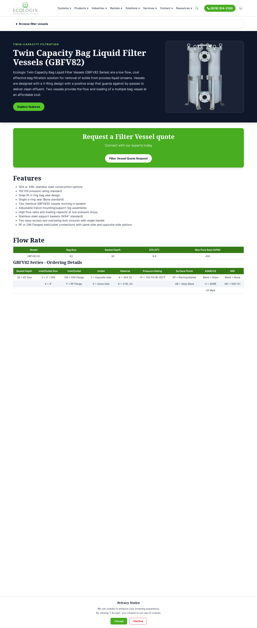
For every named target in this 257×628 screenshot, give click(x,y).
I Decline (138, 621)
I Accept (119, 621)
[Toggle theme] (241, 8)
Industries (99, 8)
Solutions (133, 8)
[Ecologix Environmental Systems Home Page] (25, 8)
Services (150, 8)
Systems (64, 8)
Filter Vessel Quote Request (128, 158)
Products (81, 8)
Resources (184, 8)
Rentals (116, 8)
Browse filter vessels (33, 24)
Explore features (28, 106)
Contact (166, 8)
